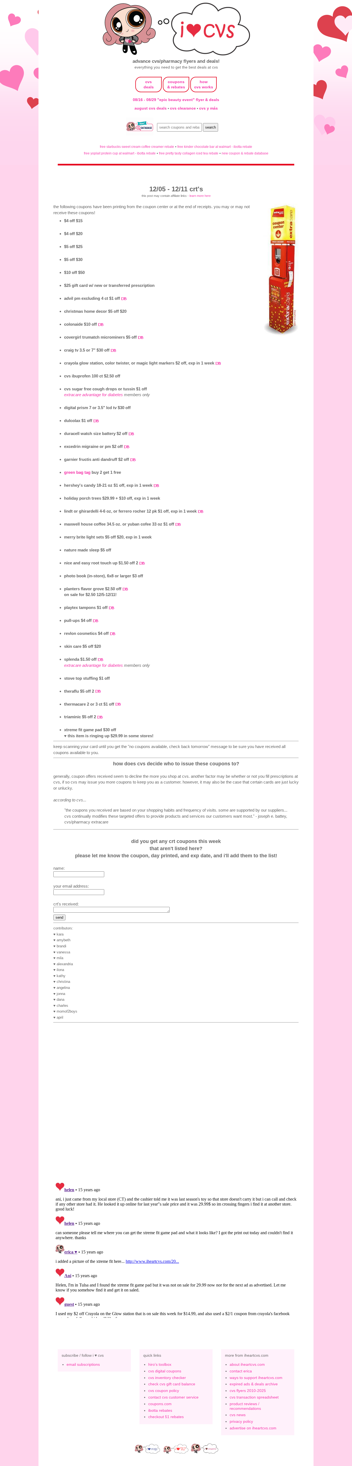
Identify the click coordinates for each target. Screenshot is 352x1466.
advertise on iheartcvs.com (253, 1428)
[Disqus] (176, 1249)
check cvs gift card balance (171, 1384)
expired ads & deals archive (254, 1384)
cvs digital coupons (164, 1371)
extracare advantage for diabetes (93, 394)
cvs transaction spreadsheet (254, 1397)
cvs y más (208, 108)
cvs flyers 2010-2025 (248, 1390)
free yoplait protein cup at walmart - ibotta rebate (120, 153)
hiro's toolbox (159, 1364)
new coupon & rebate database (245, 153)
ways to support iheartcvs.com (256, 1377)
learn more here (200, 195)
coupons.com (160, 1404)
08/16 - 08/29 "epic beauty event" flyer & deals (176, 99)
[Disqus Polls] (176, 1106)
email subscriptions (83, 1364)
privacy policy (241, 1421)
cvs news (238, 1415)
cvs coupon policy (163, 1390)
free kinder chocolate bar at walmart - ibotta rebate (214, 146)
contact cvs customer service (173, 1397)
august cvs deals (151, 108)
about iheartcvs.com (247, 1364)
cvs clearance (183, 108)
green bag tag (77, 472)
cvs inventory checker (167, 1377)
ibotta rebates (160, 1410)
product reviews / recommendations (245, 1406)
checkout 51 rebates (166, 1417)
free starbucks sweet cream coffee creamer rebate (137, 146)
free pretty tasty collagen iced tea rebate (188, 153)
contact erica (241, 1371)
